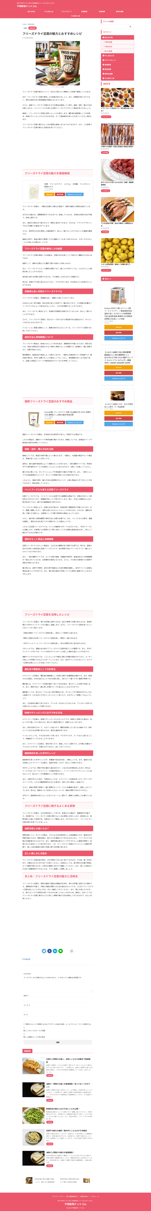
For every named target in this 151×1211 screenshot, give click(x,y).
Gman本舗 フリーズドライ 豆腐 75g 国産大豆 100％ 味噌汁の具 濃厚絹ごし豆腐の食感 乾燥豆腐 (67, 413)
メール (27, 1005)
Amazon (49, 194)
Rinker (51, 188)
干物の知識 (108, 42)
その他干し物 (75, 16)
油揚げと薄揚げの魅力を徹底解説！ (60, 1152)
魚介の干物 (31, 11)
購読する (108, 279)
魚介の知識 (108, 51)
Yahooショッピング (75, 194)
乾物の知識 (119, 11)
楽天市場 (60, 194)
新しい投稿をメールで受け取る (34, 1037)
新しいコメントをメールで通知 (34, 1030)
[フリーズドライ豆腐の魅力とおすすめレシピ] (55, 951)
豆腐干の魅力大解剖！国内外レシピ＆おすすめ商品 (66, 1130)
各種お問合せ (84, 1196)
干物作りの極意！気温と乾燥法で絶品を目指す (117, 146)
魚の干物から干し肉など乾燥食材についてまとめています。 (75, 1201)
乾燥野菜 (84, 11)
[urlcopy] (71, 951)
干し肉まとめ (49, 11)
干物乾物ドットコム (27, 6)
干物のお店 (108, 46)
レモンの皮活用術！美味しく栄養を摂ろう (115, 264)
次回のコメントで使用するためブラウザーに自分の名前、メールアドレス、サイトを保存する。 (59, 1024)
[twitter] (44, 951)
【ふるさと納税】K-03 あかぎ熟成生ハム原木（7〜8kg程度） (118, 405)
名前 (26, 995)
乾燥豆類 (102, 11)
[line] (60, 951)
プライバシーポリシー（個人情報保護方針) (65, 1196)
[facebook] (49, 951)
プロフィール (95, 1196)
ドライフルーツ (67, 11)
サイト (26, 1014)
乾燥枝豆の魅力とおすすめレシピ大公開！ (63, 1108)
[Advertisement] (57, 151)
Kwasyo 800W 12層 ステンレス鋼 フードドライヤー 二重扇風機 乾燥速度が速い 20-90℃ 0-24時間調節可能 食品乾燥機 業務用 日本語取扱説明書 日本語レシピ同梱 (118, 313)
